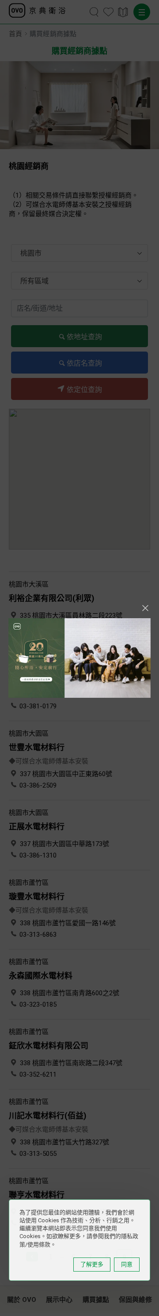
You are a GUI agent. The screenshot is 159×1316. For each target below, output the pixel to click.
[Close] (145, 608)
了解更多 (91, 1264)
